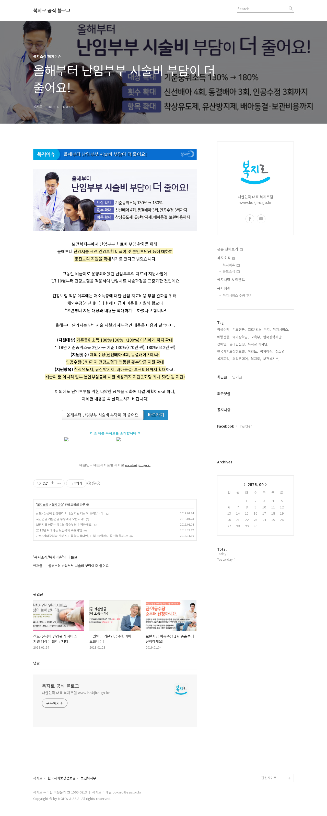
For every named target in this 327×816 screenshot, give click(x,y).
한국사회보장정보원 (61, 778)
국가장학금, (240, 336)
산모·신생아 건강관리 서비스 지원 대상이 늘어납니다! (70, 513)
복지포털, (223, 358)
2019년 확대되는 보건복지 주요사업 (59, 530)
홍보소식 (229, 271)
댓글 (36, 663)
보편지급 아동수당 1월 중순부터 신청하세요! (64, 524)
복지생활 (223, 288)
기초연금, (239, 329)
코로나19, (255, 329)
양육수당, (223, 329)
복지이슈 (57, 505)
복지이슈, (266, 351)
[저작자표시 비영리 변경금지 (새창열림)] (93, 483)
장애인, (222, 344)
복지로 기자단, (258, 344)
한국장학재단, (273, 336)
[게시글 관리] (59, 483)
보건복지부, (271, 358)
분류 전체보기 (228, 249)
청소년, (280, 351)
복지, (267, 329)
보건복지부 (88, 778)
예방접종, (223, 336)
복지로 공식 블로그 (52, 10)
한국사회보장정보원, (231, 351)
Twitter (245, 426)
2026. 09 (256, 484)
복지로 (37, 778)
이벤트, (253, 351)
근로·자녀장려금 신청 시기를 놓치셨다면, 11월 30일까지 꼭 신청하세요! (82, 536)
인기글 (237, 376)
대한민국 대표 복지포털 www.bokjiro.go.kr (76, 692)
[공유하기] (52, 483)
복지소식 (42, 505)
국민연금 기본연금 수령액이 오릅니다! (60, 519)
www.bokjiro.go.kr (137, 465)
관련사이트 (269, 777)
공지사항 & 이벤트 (231, 279)
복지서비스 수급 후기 (237, 295)
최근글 (222, 376)
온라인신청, (237, 344)
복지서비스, (281, 329)
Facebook (225, 426)
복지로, (256, 358)
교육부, (256, 336)
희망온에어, (240, 358)
